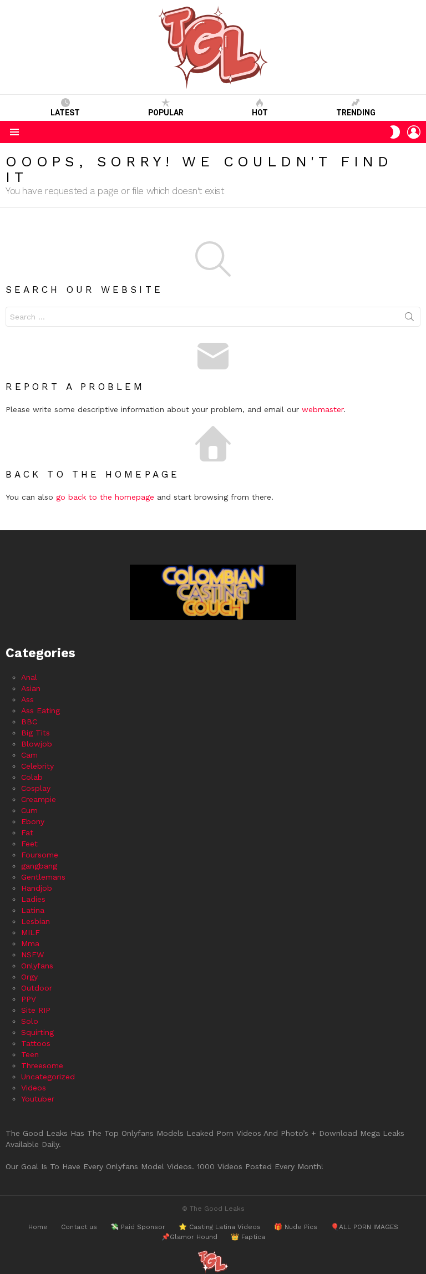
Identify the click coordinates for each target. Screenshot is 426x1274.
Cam (29, 754)
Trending (356, 112)
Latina (32, 910)
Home (38, 1227)
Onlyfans (37, 965)
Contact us (79, 1227)
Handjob (36, 888)
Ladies (33, 899)
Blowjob (36, 743)
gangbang (39, 865)
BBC (29, 721)
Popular (166, 112)
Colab (32, 777)
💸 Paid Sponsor (137, 1227)
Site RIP (35, 1010)
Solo (29, 1021)
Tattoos (35, 1043)
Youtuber (37, 1098)
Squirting (37, 1032)
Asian (30, 688)
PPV (28, 998)
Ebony (32, 821)
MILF (30, 932)
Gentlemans (43, 876)
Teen (30, 1054)
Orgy (29, 976)
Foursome (39, 854)
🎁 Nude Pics (295, 1227)
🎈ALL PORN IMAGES (364, 1227)
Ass (27, 699)
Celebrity (37, 766)
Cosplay (35, 788)
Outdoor (36, 987)
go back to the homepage (105, 497)
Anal (29, 677)
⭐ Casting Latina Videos (220, 1227)
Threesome (42, 1065)
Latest (65, 112)
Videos (33, 1087)
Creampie (38, 799)
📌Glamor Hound (189, 1237)
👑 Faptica (248, 1237)
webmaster (322, 409)
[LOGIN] (413, 132)
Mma (30, 943)
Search (409, 319)
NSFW (32, 954)
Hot (260, 112)
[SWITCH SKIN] (395, 132)
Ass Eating (40, 710)
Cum (29, 810)
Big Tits (35, 732)
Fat (27, 832)
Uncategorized (48, 1076)
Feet (29, 843)
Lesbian (35, 921)
